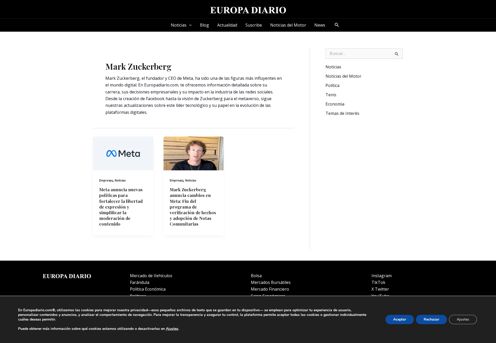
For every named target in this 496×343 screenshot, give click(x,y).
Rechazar (431, 319)
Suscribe (253, 25)
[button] (189, 25)
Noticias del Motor (288, 25)
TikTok (378, 282)
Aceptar (399, 319)
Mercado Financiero (270, 289)
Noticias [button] (179, 25)
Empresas (106, 180)
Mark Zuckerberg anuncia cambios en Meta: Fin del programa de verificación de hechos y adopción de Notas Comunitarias (193, 207)
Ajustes (172, 328)
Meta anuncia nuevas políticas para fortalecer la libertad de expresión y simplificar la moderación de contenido (121, 207)
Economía (335, 104)
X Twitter (380, 289)
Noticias (120, 180)
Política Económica (148, 289)
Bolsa (256, 275)
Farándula (139, 282)
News (319, 25)
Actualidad (227, 25)
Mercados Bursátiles (271, 282)
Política (332, 85)
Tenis (331, 95)
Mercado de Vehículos (151, 275)
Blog (204, 25)
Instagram (381, 275)
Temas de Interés (342, 113)
